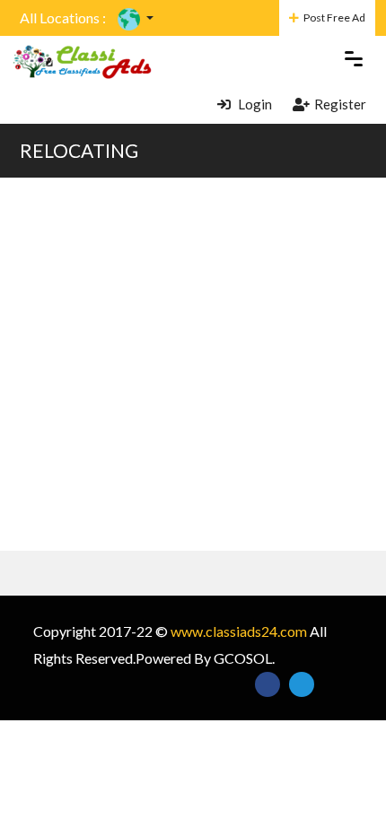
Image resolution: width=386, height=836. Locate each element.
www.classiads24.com (239, 631)
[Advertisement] (193, 364)
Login (253, 104)
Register (340, 104)
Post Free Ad (334, 17)
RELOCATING (79, 150)
